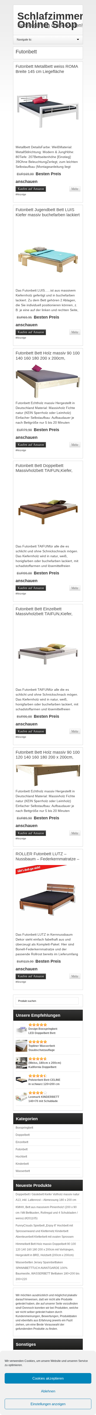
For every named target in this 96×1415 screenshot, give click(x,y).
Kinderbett (22, 1163)
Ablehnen (48, 1391)
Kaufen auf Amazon (31, 189)
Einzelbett (22, 1142)
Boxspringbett (24, 1127)
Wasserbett (23, 1171)
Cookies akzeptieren (48, 1378)
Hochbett (21, 1156)
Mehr (74, 189)
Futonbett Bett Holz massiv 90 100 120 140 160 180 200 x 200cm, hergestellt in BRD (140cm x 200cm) (48, 760)
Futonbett (21, 1149)
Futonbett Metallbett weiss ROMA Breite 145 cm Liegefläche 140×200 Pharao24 (47, 71)
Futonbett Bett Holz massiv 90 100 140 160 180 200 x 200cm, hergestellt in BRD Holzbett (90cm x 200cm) (48, 361)
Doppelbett (23, 1135)
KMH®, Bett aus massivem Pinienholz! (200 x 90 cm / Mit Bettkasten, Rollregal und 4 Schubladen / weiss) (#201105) (47, 1212)
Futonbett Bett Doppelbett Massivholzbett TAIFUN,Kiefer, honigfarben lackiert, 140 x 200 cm (48, 470)
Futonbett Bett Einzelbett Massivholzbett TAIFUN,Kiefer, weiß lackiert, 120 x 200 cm (44, 614)
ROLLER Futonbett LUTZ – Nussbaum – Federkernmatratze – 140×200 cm (47, 859)
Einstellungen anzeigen (48, 1404)
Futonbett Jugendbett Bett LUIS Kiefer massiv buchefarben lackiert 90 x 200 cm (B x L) (48, 214)
